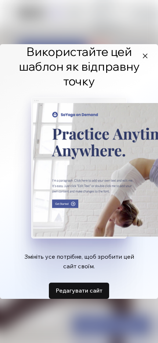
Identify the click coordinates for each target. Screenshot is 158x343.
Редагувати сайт (79, 290)
